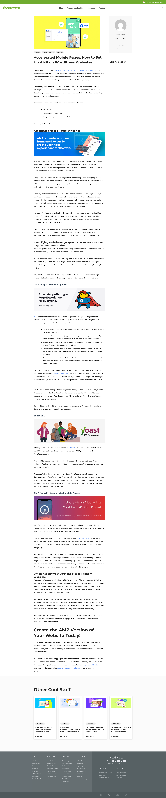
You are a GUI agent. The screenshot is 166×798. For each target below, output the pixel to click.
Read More (38, 736)
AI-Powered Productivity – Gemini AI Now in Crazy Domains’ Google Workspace (70, 730)
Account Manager (121, 772)
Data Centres (36, 763)
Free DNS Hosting (66, 779)
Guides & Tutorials (104, 777)
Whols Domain (51, 779)
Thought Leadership (75, 8)
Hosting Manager (121, 775)
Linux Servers (65, 773)
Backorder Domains (52, 768)
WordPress (60, 52)
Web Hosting (65, 761)
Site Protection (66, 766)
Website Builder (81, 761)
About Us (34, 761)
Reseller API (35, 776)
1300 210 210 (116, 761)
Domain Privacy (51, 773)
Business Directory (82, 779)
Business (37, 52)
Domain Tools (51, 771)
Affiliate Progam (36, 773)
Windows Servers (66, 776)
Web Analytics (80, 776)
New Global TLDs (51, 776)
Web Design (80, 763)
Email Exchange (66, 771)
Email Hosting (65, 768)
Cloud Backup (65, 781)
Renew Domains (51, 763)
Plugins (45, 52)
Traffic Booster (81, 768)
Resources (90, 8)
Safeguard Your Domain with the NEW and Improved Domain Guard (121, 730)
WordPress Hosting (67, 763)
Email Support (103, 775)
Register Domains (52, 761)
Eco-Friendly (35, 766)
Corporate (35, 768)
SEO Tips (51, 52)
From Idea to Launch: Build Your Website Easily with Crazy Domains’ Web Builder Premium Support (44, 731)
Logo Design (80, 766)
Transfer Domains (52, 766)
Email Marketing (81, 771)
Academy (102, 8)
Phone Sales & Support (105, 772)
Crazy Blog (35, 771)
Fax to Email (80, 773)
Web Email (119, 777)
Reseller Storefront (37, 779)
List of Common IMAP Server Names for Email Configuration (95, 729)
